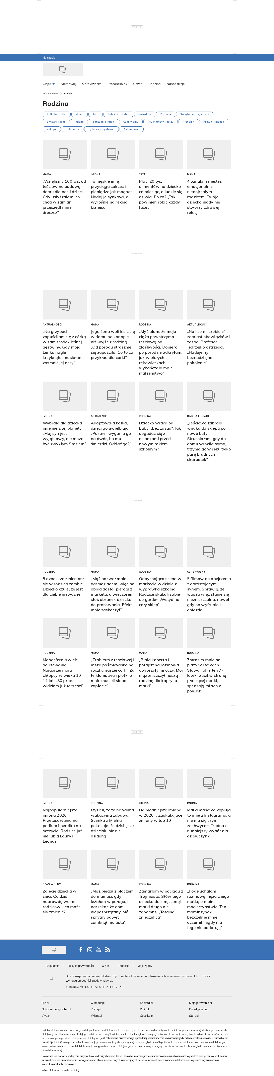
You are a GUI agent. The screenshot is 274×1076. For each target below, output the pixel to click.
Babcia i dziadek (118, 114)
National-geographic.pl (56, 1009)
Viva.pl (46, 1016)
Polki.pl (144, 1009)
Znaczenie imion (103, 121)
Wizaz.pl (96, 1016)
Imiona (79, 121)
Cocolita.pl (146, 1016)
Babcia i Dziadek (199, 416)
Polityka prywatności (80, 966)
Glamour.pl (98, 1003)
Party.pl (95, 1009)
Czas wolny (130, 121)
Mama (79, 114)
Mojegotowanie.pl (200, 1003)
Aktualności (131, 129)
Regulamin (52, 966)
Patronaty (72, 129)
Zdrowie (165, 114)
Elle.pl (45, 1003)
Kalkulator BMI (56, 114)
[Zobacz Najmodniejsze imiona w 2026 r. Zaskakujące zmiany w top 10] (161, 783)
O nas (106, 966)
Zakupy (52, 129)
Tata (95, 114)
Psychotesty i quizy (161, 121)
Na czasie (49, 57)
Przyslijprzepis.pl (199, 1009)
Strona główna (50, 93)
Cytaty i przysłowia (101, 129)
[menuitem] (49, 83)
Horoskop (144, 114)
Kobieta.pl (146, 1003)
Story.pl (194, 1016)
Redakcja (123, 966)
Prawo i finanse (213, 121)
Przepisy (188, 121)
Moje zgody (144, 966)
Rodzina (145, 324)
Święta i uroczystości (194, 114)
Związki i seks (56, 121)
